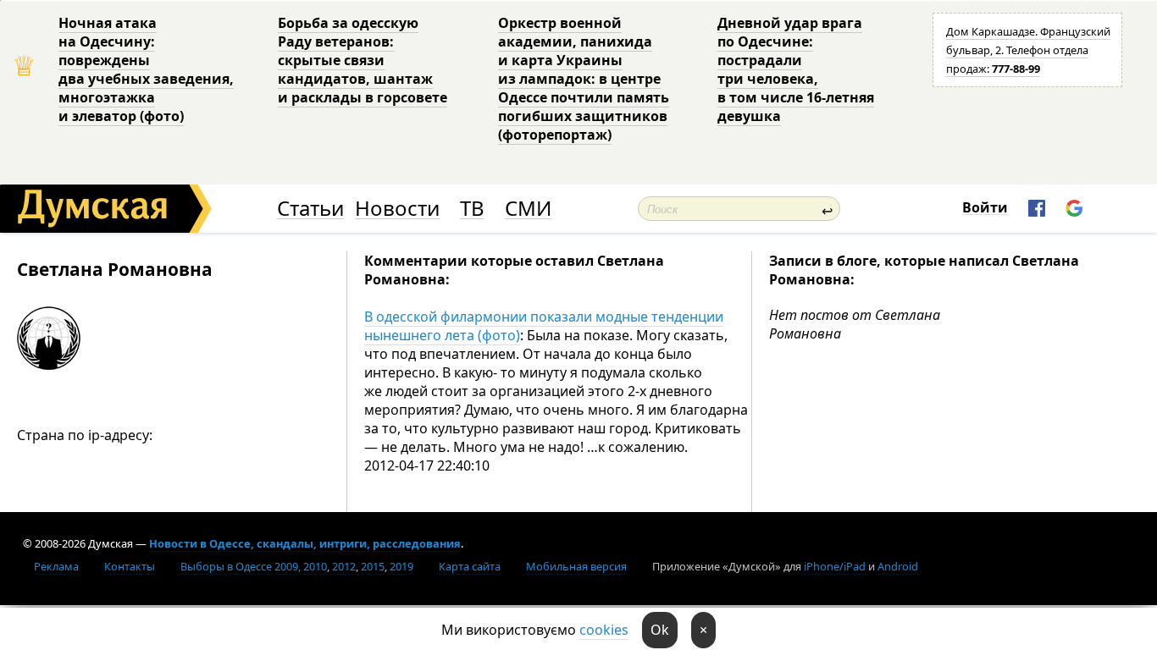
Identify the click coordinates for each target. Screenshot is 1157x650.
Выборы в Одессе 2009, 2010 (253, 566)
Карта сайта (470, 566)
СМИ (528, 208)
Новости (397, 208)
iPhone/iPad (835, 566)
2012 (344, 566)
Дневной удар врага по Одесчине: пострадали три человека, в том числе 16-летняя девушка (795, 69)
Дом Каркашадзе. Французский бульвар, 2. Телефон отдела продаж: (1028, 50)
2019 (401, 566)
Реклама (56, 566)
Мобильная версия (576, 566)
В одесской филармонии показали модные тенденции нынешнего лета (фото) (543, 325)
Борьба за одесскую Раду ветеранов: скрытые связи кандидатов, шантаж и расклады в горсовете (362, 60)
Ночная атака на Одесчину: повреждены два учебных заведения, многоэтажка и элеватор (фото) (146, 69)
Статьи (310, 208)
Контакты (129, 566)
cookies (603, 629)
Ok (659, 629)
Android (897, 566)
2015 (373, 566)
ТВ (472, 208)
